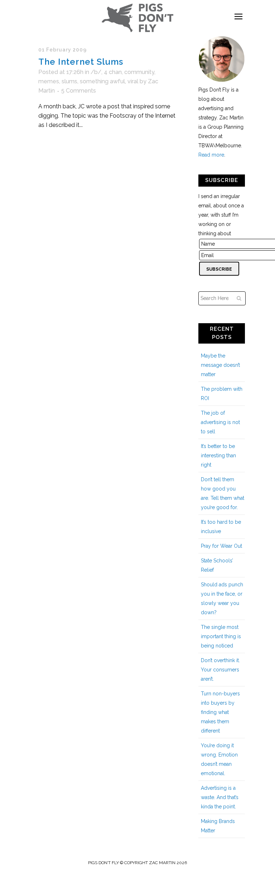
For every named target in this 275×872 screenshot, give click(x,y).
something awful (102, 81)
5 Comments (78, 90)
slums (69, 81)
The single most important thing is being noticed (221, 636)
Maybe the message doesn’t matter (220, 365)
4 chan (113, 72)
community (139, 72)
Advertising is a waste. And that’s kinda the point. (219, 797)
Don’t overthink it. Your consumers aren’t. (220, 669)
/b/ (96, 72)
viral (132, 81)
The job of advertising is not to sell (220, 422)
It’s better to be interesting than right (218, 455)
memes (48, 81)
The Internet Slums (80, 61)
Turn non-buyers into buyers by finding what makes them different (220, 712)
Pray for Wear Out (221, 546)
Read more (211, 155)
